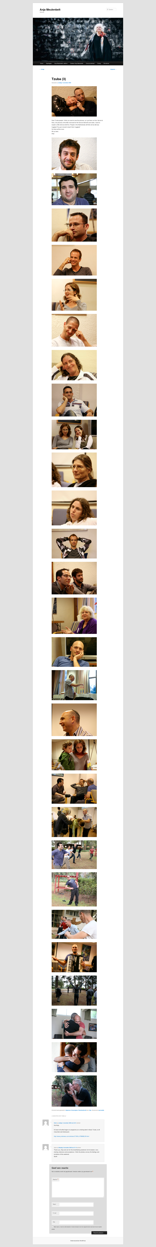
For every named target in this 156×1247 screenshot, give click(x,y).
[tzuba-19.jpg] (74, 633)
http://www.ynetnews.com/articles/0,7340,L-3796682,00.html (71, 1136)
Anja (90, 1110)
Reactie (55, 1179)
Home (41, 63)
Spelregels (49, 63)
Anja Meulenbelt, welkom (61, 63)
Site (54, 1222)
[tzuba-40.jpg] (74, 170)
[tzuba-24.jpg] (74, 416)
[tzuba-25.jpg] (74, 449)
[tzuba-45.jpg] (74, 938)
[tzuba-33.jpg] (74, 241)
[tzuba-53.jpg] (74, 1106)
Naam (54, 1204)
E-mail (54, 1213)
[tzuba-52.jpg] (74, 1038)
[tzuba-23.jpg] (74, 558)
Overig (99, 63)
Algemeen (68, 1110)
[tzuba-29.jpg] (74, 346)
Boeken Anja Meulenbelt (76, 63)
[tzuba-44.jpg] (74, 868)
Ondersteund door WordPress (78, 1240)
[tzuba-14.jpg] (74, 836)
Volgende (113, 69)
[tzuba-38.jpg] (74, 205)
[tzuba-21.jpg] (74, 735)
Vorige (42, 69)
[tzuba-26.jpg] (74, 487)
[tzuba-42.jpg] (74, 906)
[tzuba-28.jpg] (74, 380)
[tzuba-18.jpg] (74, 666)
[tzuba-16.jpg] (74, 116)
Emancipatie (74, 1110)
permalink (101, 1110)
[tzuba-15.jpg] (74, 803)
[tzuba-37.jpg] (74, 770)
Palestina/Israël (82, 1110)
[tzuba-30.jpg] (74, 310)
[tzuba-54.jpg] (74, 1072)
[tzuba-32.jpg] (74, 275)
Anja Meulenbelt (50, 9)
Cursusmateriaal (90, 63)
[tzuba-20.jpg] (74, 700)
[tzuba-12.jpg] (74, 972)
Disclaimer (106, 63)
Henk (55, 1123)
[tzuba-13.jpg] (74, 1005)
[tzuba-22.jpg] (74, 594)
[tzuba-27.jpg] (74, 525)
